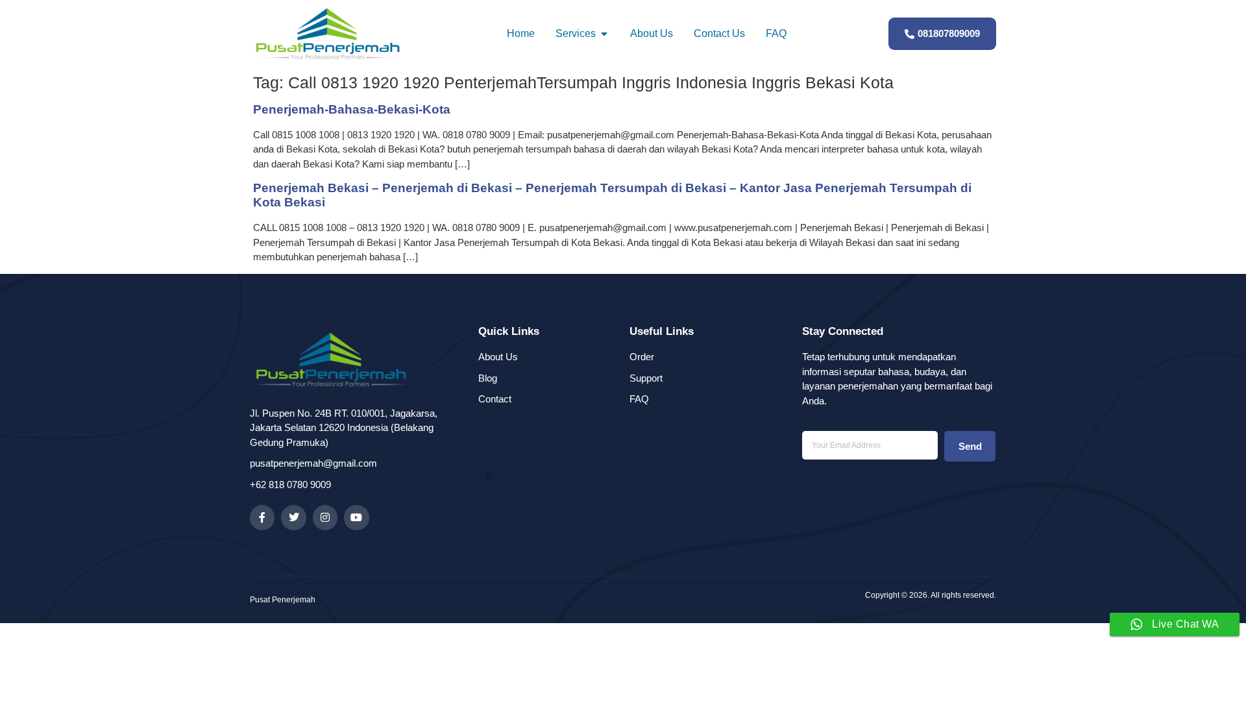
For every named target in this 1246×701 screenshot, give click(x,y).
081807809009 (949, 33)
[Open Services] (604, 34)
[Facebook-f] (262, 517)
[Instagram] (325, 517)
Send (970, 446)
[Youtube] (356, 517)
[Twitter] (293, 517)
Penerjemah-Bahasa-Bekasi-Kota (351, 109)
